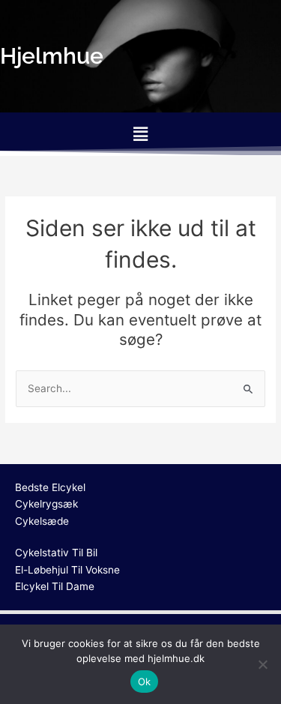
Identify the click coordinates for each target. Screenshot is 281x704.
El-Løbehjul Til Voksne (67, 570)
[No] (262, 664)
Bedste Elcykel (50, 487)
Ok (144, 682)
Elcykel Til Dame (54, 586)
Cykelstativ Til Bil (56, 553)
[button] (140, 134)
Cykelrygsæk (46, 504)
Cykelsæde (42, 521)
